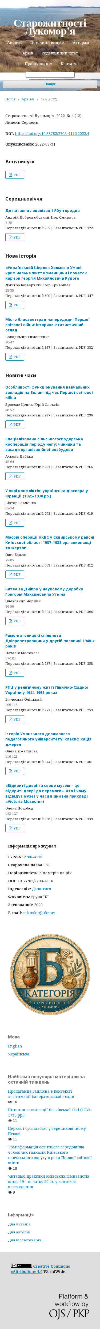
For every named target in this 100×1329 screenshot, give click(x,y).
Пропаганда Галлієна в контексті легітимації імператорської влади (41, 1094)
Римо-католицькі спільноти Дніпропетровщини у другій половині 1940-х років (50, 641)
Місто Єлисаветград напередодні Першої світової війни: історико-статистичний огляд (47, 325)
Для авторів (19, 1232)
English (15, 1046)
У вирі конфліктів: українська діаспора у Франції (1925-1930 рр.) (46, 493)
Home (10, 99)
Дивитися (41, 888)
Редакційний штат (60, 53)
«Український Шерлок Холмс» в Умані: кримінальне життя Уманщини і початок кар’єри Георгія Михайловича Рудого (46, 273)
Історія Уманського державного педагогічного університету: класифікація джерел (48, 739)
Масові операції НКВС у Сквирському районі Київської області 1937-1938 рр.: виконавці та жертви (49, 542)
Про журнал (37, 63)
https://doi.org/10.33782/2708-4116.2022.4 (52, 133)
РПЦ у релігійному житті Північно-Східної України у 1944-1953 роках (47, 690)
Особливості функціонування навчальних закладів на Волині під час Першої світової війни (49, 392)
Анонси (14, 42)
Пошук (50, 84)
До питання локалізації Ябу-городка (42, 210)
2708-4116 (33, 856)
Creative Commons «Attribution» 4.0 (40, 1269)
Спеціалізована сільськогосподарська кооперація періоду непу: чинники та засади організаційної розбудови (44, 444)
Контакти (70, 63)
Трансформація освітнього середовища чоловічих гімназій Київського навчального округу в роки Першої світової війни (50, 1154)
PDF (17, 174)
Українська (18, 1054)
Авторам (81, 42)
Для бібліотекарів (24, 1240)
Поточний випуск (47, 42)
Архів (27, 53)
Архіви (28, 99)
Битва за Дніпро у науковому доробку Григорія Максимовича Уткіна (44, 591)
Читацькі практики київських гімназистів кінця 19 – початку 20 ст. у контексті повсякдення (48, 1181)
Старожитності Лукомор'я (50, 26)
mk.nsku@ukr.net (39, 912)
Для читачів (19, 1224)
